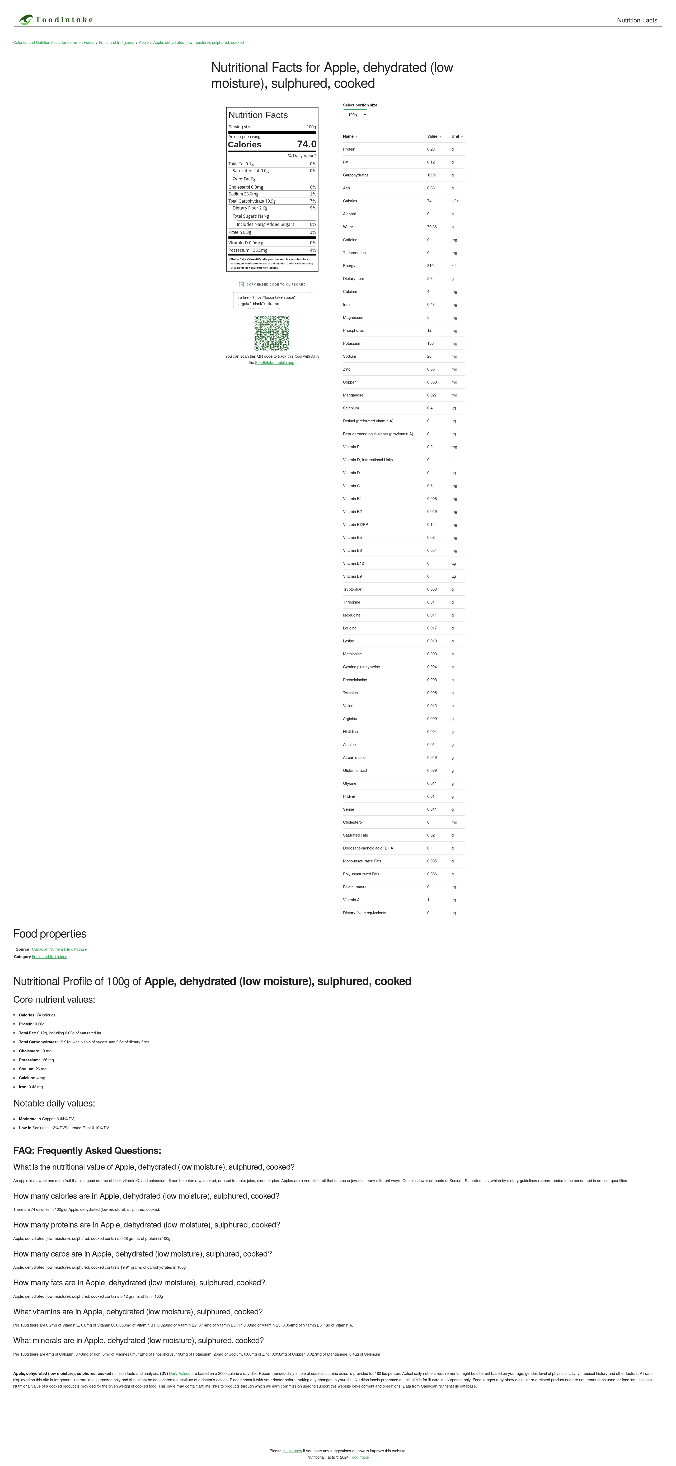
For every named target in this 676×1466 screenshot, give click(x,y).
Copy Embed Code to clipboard (276, 284)
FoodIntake (359, 1457)
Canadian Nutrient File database (59, 949)
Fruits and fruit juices (116, 42)
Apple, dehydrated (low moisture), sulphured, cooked (198, 42)
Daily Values (179, 1373)
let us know (292, 1450)
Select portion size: (361, 105)
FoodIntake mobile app (274, 362)
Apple (144, 42)
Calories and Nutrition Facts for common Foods (54, 42)
